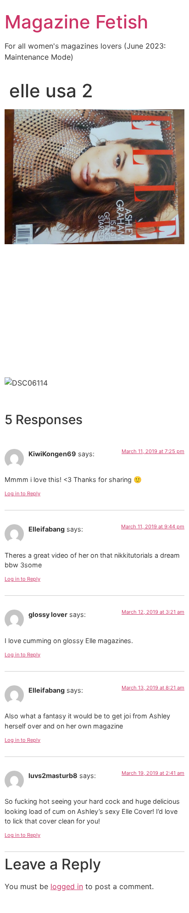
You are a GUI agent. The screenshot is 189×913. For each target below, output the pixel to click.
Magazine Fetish (76, 22)
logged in (66, 886)
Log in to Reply (22, 493)
